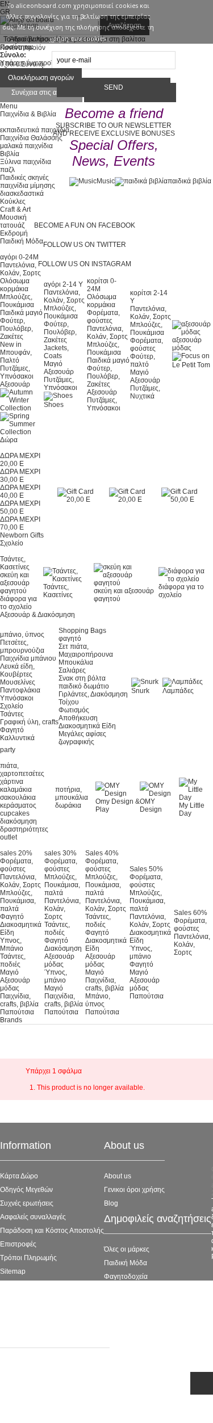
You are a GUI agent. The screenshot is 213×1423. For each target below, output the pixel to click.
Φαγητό (12, 730)
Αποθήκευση (78, 718)
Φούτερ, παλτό (142, 360)
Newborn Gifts (22, 535)
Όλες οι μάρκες (126, 1249)
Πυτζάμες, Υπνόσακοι (17, 372)
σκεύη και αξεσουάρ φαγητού (15, 583)
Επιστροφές (18, 1244)
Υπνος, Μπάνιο (11, 944)
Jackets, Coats (56, 352)
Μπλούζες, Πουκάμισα (17, 301)
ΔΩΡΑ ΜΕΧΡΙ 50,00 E (20, 507)
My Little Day (191, 809)
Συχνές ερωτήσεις (26, 1203)
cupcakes (15, 813)
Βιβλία (9, 154)
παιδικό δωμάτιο (84, 686)
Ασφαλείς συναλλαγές (33, 1217)
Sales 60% (190, 913)
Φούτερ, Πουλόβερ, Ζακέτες (16, 329)
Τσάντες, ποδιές (13, 960)
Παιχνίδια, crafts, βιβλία (19, 1000)
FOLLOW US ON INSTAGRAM (84, 264)
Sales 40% (102, 853)
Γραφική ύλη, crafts (29, 722)
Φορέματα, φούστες (103, 317)
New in (11, 345)
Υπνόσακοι (17, 698)
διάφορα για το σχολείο (18, 603)
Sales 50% (146, 869)
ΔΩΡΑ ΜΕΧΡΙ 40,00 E (20, 491)
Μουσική (13, 217)
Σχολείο (11, 706)
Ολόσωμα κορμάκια (15, 285)
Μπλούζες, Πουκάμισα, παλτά (18, 901)
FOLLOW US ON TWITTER (84, 245)
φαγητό (70, 639)
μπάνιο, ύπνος (22, 635)
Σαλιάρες (72, 670)
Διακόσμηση (63, 948)
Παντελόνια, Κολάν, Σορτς (64, 296)
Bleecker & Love (129, 1304)
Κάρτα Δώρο (19, 1176)
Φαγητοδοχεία (126, 1277)
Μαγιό (53, 364)
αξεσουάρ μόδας (187, 344)
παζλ (7, 170)
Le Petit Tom (123, 1290)
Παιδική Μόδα (125, 1263)
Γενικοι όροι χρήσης (134, 1190)
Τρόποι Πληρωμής (28, 1258)
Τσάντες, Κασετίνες (15, 563)
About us (117, 1176)
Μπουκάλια (76, 662)
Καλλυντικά (17, 738)
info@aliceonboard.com (57, 1408)
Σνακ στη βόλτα (82, 678)
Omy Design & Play (117, 805)
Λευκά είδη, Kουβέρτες (17, 670)
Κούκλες (13, 201)
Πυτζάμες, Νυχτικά (145, 392)
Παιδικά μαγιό (21, 313)
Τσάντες (12, 714)
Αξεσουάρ (15, 384)
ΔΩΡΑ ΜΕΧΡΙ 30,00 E (20, 476)
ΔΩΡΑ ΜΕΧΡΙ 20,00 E (20, 460)
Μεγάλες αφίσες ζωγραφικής (82, 738)
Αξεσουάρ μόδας (15, 984)
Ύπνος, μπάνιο (55, 976)
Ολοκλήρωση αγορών (41, 78)
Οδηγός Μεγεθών (26, 1190)
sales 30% (60, 853)
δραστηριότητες (24, 829)
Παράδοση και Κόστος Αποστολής (52, 1231)
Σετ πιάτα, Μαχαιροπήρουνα (86, 650)
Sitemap (13, 1271)
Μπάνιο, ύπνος (97, 1000)
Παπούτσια (17, 1012)
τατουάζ (12, 225)
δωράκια (68, 805)
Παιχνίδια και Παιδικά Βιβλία (147, 1317)
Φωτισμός (74, 710)
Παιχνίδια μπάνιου (28, 658)
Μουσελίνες (17, 682)
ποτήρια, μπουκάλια (71, 793)
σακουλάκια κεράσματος (18, 801)
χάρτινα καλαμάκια (16, 786)
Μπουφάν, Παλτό (16, 356)
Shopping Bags (82, 631)
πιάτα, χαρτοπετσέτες (22, 770)
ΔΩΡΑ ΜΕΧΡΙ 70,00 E (20, 523)
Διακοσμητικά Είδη (87, 726)
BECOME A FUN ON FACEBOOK (84, 225)
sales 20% (16, 853)
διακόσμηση (18, 821)
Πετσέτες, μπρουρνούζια (22, 646)
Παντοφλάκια (20, 690)
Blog (111, 1203)
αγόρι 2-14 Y (63, 284)
